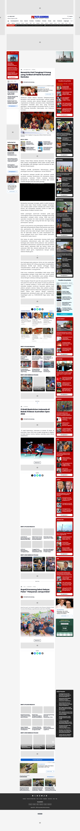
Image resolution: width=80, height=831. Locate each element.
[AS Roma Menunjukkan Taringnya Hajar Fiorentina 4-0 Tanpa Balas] (26, 528)
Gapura (30, 786)
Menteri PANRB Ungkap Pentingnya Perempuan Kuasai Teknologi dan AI (67, 549)
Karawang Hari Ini (15, 21)
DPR (30, 23)
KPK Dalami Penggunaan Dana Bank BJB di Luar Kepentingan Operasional (67, 470)
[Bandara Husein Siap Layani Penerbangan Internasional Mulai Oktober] (39, 713)
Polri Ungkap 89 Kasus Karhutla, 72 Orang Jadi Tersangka (48, 358)
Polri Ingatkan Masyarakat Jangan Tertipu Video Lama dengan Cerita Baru (12, 166)
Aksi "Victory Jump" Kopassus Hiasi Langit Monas (64, 534)
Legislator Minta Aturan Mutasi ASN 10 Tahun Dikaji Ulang (67, 298)
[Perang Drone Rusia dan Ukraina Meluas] (59, 505)
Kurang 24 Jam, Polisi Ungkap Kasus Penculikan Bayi (38, 388)
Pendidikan (37, 21)
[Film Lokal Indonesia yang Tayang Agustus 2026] (12, 86)
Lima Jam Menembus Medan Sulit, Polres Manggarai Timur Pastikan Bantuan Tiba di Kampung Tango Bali (66, 259)
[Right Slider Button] (72, 21)
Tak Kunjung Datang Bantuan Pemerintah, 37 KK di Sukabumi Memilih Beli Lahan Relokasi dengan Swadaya (49, 687)
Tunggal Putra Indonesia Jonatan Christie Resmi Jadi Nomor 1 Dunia (37, 534)
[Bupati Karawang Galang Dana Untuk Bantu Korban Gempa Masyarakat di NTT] (26, 680)
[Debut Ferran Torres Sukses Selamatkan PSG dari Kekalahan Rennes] (37, 515)
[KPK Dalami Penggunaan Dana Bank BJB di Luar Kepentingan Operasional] (59, 470)
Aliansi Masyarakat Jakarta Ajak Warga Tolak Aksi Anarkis (12, 160)
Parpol (27, 23)
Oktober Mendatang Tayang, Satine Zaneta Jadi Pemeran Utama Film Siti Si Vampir (12, 97)
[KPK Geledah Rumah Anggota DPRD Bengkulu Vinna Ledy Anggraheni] (59, 465)
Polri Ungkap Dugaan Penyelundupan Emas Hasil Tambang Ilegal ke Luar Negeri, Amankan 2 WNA (25, 358)
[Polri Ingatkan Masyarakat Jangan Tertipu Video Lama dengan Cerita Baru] (59, 99)
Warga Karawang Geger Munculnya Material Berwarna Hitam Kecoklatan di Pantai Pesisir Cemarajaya (25, 760)
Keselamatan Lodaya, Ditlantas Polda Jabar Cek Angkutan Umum (47, 143)
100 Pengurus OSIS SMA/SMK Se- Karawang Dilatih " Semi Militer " (67, 139)
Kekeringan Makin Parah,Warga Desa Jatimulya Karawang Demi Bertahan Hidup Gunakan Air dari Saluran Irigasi (50, 760)
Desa (21, 21)
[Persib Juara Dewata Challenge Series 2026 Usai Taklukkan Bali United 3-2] (26, 548)
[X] (32, 309)
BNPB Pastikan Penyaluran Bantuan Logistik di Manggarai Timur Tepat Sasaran (49, 699)
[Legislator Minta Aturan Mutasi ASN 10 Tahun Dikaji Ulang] (59, 298)
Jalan (54, 21)
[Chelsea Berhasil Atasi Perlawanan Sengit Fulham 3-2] (59, 220)
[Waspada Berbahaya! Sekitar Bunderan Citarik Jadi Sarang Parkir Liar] (65, 247)
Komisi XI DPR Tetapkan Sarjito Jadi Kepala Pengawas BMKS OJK (66, 190)
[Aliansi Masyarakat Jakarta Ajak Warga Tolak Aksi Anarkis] (59, 94)
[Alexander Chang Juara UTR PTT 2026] (49, 515)
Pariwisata (59, 21)
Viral (70, 23)
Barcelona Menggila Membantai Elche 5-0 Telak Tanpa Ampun (49, 534)
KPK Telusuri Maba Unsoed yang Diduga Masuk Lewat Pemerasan (37, 358)
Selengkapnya (12, 77)
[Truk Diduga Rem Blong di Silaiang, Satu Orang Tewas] (59, 271)
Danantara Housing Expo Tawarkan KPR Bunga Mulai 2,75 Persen (67, 378)
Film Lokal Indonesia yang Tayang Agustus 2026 (12, 93)
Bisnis (42, 23)
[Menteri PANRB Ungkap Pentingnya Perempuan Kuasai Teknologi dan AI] (59, 549)
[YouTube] (42, 778)
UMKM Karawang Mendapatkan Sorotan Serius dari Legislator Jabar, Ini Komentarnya (67, 384)
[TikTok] (44, 778)
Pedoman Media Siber (31, 780)
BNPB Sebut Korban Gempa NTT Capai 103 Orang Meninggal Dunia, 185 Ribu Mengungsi (67, 179)
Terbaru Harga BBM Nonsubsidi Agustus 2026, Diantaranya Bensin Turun (65, 722)
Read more (37, 462)
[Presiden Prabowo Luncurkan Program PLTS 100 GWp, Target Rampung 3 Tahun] (59, 309)
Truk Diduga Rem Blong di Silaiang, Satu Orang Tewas (67, 270)
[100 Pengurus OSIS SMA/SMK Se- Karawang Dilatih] (59, 139)
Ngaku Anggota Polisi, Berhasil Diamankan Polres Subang (30, 148)
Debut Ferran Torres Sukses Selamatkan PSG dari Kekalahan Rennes (37, 522)
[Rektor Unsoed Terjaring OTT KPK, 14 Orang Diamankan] (59, 459)
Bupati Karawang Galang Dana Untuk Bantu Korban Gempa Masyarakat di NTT (26, 687)
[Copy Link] (42, 309)
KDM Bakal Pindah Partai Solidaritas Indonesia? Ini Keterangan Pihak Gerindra (66, 349)
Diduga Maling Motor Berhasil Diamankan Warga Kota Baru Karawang (37, 370)
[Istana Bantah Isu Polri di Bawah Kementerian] (40, 149)
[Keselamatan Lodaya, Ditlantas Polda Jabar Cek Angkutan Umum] (40, 143)
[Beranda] (21, 69)
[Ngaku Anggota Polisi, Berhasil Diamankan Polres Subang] (23, 149)
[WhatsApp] (37, 309)
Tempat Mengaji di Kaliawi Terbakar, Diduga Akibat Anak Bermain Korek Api (67, 430)
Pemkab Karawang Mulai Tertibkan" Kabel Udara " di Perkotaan (67, 538)
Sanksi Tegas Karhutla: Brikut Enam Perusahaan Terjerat (66, 292)
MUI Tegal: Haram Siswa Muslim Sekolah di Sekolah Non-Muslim (65, 708)
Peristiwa (31, 21)
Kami (38, 780)
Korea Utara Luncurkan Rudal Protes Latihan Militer (66, 543)
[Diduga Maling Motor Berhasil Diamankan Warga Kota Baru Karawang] (37, 364)
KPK (34, 23)
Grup (39, 789)
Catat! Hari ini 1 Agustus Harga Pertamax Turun (65, 735)
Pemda (49, 21)
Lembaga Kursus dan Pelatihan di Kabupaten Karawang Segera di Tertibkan (65, 695)
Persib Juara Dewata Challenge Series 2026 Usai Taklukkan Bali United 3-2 (26, 552)
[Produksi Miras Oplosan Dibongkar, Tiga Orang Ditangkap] (26, 364)
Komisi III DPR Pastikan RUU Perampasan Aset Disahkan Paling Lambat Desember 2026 (12, 154)
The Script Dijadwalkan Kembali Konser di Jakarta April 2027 (12, 64)
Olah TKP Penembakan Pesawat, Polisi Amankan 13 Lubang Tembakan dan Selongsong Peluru (31, 143)
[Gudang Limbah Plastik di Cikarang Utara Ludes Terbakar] (59, 344)
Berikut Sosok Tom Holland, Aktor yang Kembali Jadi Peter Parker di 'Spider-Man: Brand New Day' (12, 102)
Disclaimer (50, 780)
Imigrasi (37, 23)
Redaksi (24, 780)
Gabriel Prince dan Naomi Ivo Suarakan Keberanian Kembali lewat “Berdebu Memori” (12, 69)
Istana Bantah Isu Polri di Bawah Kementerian (47, 148)
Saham (46, 23)
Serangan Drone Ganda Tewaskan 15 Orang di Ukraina (67, 510)
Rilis (56, 780)
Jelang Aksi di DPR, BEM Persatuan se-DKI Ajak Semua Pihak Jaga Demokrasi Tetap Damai (67, 110)
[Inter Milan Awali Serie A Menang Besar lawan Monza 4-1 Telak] (39, 548)
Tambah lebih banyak (37, 730)
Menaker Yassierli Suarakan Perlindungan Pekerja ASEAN (66, 287)
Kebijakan (45, 780)
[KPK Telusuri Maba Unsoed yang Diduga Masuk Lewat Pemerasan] (37, 351)
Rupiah (51, 23)
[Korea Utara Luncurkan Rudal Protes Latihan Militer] (59, 544)
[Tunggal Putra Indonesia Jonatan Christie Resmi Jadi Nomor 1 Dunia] (37, 528)
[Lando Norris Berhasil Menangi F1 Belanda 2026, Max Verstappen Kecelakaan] (26, 515)
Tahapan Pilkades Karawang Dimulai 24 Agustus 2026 (37, 699)
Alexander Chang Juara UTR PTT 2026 (48, 521)
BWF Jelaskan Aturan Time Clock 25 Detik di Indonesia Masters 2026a (65, 713)
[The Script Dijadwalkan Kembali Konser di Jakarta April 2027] (12, 58)
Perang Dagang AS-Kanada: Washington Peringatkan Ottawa (64, 494)
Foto (66, 23)
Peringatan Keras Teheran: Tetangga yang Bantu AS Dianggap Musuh (67, 499)
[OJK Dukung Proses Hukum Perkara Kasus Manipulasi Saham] (26, 384)
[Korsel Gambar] (64, 56)
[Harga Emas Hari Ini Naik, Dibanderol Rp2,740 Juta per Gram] (59, 390)
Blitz (37, 786)
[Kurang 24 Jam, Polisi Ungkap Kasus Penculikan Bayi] (39, 384)
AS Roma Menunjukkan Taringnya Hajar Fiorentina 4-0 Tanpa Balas (25, 534)
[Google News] (37, 778)
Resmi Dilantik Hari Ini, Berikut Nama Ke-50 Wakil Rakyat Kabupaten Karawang (65, 704)
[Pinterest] (46, 778)
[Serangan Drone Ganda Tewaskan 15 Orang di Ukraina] (59, 510)
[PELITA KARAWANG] (40, 17)
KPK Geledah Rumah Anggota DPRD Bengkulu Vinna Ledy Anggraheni (67, 464)
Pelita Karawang (46, 789)
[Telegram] (40, 309)
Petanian (44, 21)
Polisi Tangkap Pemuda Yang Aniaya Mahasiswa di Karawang (51, 388)
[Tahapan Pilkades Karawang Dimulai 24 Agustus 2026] (37, 693)
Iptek (63, 23)
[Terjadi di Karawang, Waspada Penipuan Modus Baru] (38, 753)
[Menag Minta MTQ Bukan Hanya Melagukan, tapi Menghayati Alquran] (59, 304)
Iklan (54, 780)
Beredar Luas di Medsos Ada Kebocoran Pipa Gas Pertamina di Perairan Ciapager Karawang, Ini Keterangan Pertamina (65, 731)
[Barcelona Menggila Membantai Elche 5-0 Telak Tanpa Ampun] (49, 528)
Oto (59, 23)
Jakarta (13, 23)
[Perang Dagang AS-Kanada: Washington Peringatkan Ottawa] (65, 486)
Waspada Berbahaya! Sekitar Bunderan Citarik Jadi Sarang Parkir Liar (64, 255)
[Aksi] (65, 526)
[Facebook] (35, 309)
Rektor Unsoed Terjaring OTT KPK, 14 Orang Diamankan (67, 459)
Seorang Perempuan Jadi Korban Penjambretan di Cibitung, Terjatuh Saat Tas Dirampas (67, 338)
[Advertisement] (40, 8)
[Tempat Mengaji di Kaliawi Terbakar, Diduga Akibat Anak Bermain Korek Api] (59, 430)
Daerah (26, 21)
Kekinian (41, 786)
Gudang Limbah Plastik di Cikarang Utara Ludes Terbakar (67, 344)
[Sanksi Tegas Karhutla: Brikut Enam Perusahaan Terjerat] (59, 293)
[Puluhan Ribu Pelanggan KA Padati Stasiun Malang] (59, 265)
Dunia (22, 23)
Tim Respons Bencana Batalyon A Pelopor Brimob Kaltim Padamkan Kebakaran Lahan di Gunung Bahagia (64, 414)
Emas (55, 23)
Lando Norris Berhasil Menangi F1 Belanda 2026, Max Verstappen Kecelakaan (25, 522)
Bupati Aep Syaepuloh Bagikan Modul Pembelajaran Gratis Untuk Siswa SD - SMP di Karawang (37, 687)
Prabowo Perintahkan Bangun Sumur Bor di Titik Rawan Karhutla (64, 174)
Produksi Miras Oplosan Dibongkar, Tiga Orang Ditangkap (26, 370)
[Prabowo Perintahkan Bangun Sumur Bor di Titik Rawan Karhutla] (65, 166)
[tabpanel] (64, 56)
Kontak (40, 780)
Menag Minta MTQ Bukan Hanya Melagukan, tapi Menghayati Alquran (66, 304)
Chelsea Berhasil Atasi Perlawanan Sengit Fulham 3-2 (40, 25)
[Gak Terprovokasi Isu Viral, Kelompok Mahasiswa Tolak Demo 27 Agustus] (59, 105)
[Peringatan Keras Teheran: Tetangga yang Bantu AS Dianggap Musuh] (59, 499)
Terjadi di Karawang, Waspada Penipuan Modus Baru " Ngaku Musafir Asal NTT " (37, 760)
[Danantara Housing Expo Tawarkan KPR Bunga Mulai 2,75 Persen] (59, 379)
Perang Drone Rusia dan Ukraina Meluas (67, 504)
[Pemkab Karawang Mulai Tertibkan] (59, 538)
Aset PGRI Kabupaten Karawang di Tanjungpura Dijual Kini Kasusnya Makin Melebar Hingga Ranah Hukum (49, 370)
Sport (45, 786)
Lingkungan (66, 21)
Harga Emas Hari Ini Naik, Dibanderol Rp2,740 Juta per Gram (67, 389)
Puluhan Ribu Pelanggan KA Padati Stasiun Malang (66, 265)
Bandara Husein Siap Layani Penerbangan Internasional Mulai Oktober (39, 717)
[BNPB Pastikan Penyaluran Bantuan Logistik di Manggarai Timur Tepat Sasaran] (49, 693)
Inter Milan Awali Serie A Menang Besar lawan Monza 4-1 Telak (39, 552)
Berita (34, 786)
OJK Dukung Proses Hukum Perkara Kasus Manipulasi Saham (26, 388)
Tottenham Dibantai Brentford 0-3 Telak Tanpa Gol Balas (51, 552)
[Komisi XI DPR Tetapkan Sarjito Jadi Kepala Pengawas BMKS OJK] (59, 190)
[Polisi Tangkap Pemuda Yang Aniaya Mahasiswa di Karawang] (52, 384)
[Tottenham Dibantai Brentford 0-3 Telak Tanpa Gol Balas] (52, 548)
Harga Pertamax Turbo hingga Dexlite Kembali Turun (65, 718)
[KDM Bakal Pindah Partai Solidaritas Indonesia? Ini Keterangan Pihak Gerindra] (59, 350)
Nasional (18, 23)
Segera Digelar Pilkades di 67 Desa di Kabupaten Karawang (25, 699)
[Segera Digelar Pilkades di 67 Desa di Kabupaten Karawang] (26, 693)
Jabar (8, 23)
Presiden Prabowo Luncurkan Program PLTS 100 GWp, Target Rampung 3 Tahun (67, 309)
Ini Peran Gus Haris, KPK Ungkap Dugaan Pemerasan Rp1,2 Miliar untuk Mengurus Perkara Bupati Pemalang (65, 727)
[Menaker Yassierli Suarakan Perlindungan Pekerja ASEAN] (59, 287)
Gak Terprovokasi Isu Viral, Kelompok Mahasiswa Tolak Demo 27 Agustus (67, 104)
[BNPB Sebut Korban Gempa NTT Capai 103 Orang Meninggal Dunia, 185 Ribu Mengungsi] (59, 179)
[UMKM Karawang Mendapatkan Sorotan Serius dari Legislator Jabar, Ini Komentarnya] (59, 384)
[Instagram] (39, 778)
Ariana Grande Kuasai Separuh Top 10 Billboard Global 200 (12, 73)
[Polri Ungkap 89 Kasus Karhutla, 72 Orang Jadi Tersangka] (49, 351)
